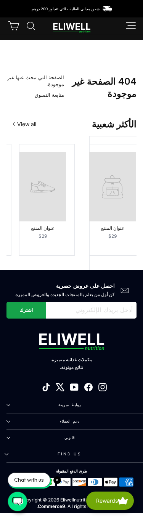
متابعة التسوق (49, 95)
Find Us (70, 454)
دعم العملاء (69, 421)
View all (26, 124)
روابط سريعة (69, 404)
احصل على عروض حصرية (85, 285)
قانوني (69, 437)
